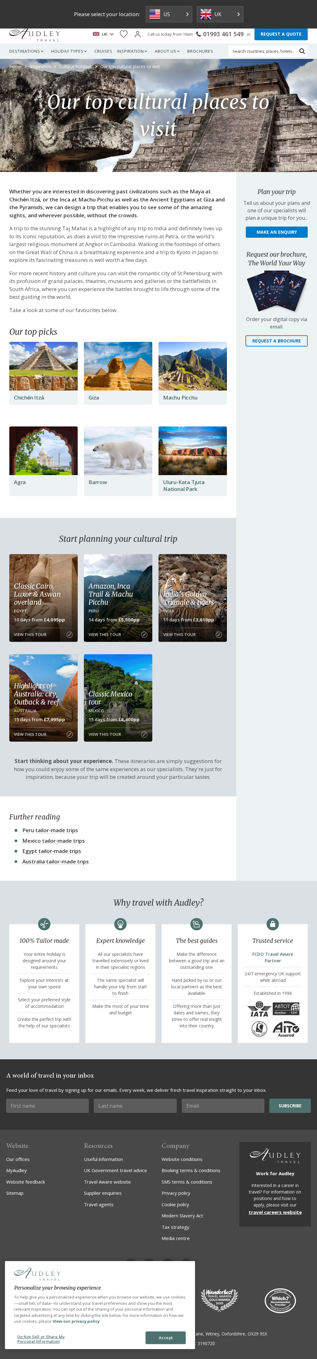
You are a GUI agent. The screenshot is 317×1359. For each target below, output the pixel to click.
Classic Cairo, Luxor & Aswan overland (37, 594)
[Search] (302, 51)
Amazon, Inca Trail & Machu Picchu (111, 594)
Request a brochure (276, 341)
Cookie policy (175, 1204)
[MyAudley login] (137, 34)
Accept (166, 1337)
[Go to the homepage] (34, 34)
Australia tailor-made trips (55, 861)
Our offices (18, 1159)
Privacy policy (176, 1193)
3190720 (206, 1343)
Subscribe (290, 1106)
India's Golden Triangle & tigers (188, 598)
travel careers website (275, 1212)
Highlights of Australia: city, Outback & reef (36, 694)
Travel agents (99, 1204)
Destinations (24, 51)
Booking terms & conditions (191, 1170)
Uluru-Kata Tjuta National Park (184, 485)
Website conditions (182, 1159)
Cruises (103, 51)
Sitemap (15, 1193)
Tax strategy (175, 1227)
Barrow (98, 482)
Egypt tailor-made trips (51, 850)
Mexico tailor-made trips (53, 840)
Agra (20, 482)
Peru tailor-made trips (50, 830)
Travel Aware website (107, 1182)
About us (165, 51)
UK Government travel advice (115, 1170)
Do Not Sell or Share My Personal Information (41, 1339)
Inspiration (130, 51)
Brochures (200, 51)
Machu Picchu (180, 397)
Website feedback (25, 1182)
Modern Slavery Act (182, 1215)
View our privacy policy (76, 1321)
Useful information (103, 1159)
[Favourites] (124, 34)
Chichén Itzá (29, 397)
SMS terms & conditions (187, 1182)
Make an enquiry (277, 232)
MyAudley (16, 1170)
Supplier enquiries (103, 1193)
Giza (94, 397)
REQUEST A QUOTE (281, 34)
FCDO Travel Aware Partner (272, 957)
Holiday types (67, 51)
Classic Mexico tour (110, 698)
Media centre (176, 1238)
